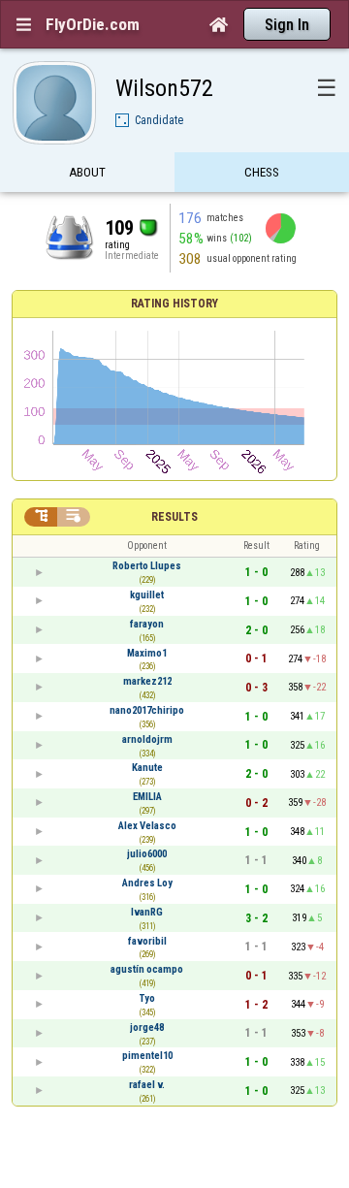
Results (174, 517)
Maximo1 (147, 653)
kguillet (147, 595)
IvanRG (147, 912)
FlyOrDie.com (93, 24)
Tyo (147, 998)
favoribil (147, 941)
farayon (147, 624)
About (87, 172)
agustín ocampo (147, 969)
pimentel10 (147, 1055)
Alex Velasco (147, 825)
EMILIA (147, 796)
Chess (261, 172)
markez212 (147, 681)
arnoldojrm (147, 739)
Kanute (147, 767)
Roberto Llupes (146, 566)
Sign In (287, 25)
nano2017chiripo (147, 710)
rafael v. (147, 1084)
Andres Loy (147, 883)
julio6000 (147, 854)
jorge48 (147, 1027)
